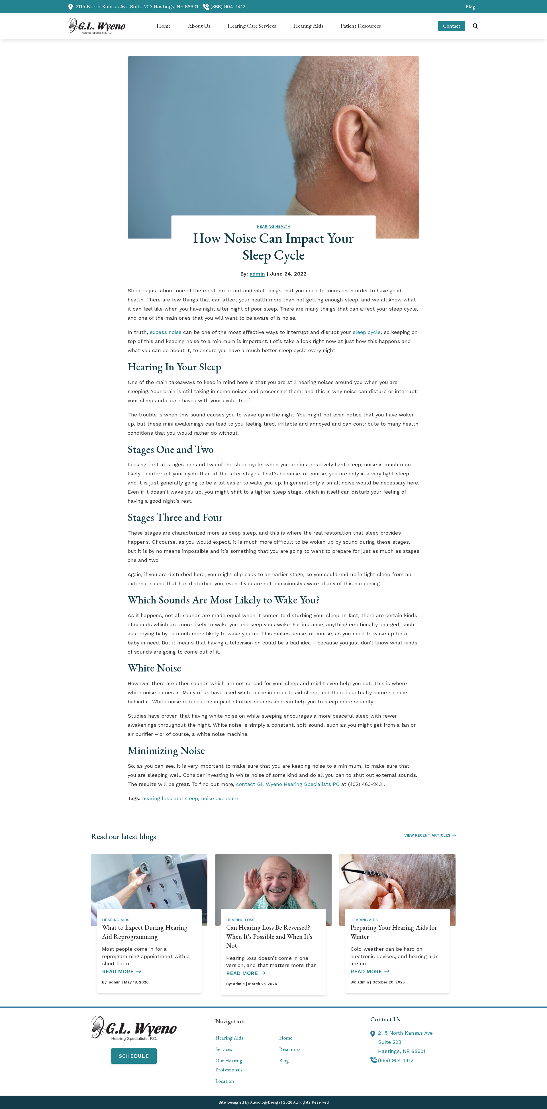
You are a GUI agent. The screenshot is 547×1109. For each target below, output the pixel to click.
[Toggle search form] (475, 25)
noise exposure (219, 798)
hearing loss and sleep (170, 798)
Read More (118, 971)
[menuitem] (468, 6)
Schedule (134, 1056)
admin (257, 274)
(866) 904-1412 (228, 6)
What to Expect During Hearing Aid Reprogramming (144, 932)
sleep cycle (367, 332)
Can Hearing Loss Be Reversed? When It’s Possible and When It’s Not (269, 936)
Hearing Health (273, 226)
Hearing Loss (240, 920)
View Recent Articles (427, 835)
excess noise (165, 332)
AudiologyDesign (265, 1102)
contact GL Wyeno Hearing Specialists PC (288, 784)
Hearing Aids (115, 920)
